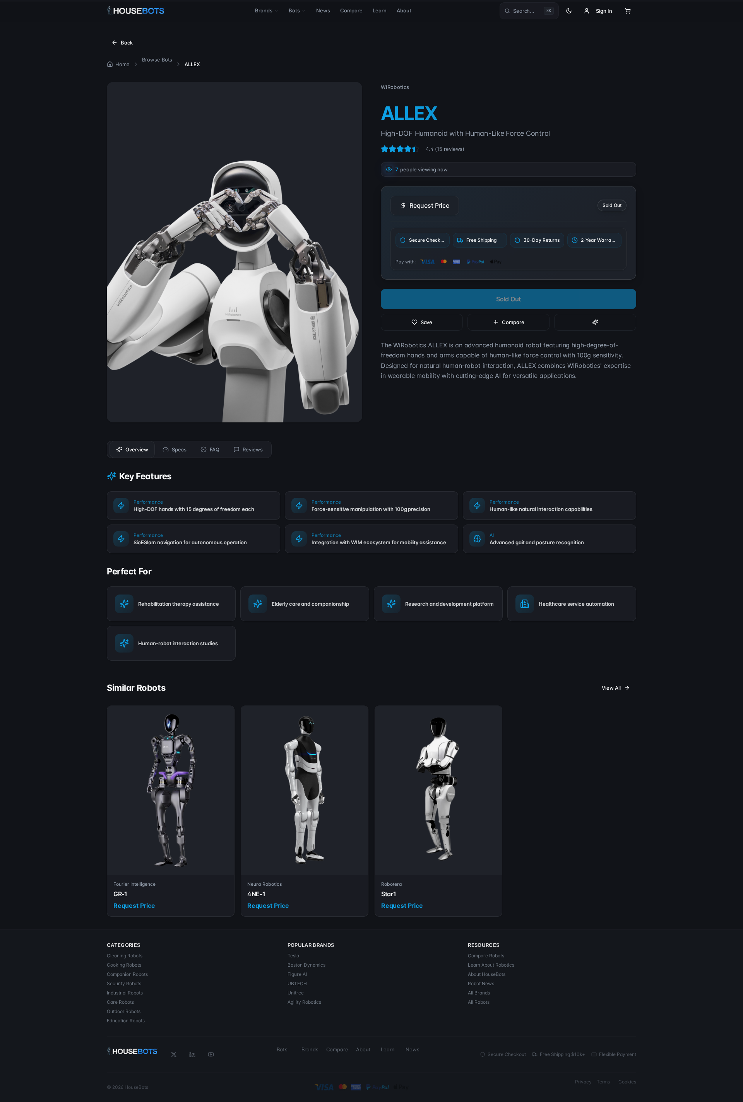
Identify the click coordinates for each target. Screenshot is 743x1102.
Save (427, 322)
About (404, 10)
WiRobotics (395, 87)
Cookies (627, 1082)
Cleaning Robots (124, 955)
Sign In (604, 11)
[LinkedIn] (192, 1054)
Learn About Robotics (491, 965)
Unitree (296, 993)
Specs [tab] (179, 449)
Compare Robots (486, 955)
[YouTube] (210, 1054)
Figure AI (297, 974)
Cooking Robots (124, 965)
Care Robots (120, 1002)
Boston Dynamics (306, 965)
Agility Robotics (304, 1002)
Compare (351, 10)
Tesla (293, 955)
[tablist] (189, 449)
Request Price (429, 205)
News (323, 10)
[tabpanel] (371, 565)
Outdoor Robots (123, 1011)
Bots (294, 10)
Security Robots (124, 983)
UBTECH (297, 983)
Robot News (481, 983)
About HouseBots (486, 974)
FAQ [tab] (215, 449)
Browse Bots (157, 59)
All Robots (479, 1002)
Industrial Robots (125, 993)
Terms (603, 1082)
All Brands (479, 993)
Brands (263, 10)
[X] (173, 1054)
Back (127, 42)
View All (611, 688)
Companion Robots (127, 974)
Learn (380, 10)
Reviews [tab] (253, 449)
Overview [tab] (136, 449)
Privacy (583, 1082)
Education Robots (126, 1020)
